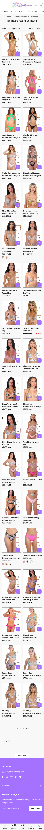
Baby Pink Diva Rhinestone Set (8, 481)
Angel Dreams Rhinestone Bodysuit (32, 60)
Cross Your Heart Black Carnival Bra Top (10, 405)
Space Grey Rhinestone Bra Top (32, 674)
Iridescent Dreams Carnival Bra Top (31, 367)
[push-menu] (3, 5)
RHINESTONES (33, 12)
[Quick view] (18, 49)
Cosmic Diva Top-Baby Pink (31, 329)
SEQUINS (4, 12)
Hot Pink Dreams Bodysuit (30, 98)
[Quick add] (18, 54)
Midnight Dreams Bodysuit (30, 136)
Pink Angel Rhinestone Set (8, 712)
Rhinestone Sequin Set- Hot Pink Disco (10, 636)
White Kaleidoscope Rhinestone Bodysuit (11, 174)
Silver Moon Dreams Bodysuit (11, 98)
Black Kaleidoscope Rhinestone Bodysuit (32, 174)
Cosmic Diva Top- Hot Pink (11, 367)
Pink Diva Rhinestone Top (11, 329)
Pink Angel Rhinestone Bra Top (32, 712)
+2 (10, 564)
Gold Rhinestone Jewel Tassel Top (30, 212)
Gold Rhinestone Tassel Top (9, 291)
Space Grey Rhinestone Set (8, 674)
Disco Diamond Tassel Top (8, 250)
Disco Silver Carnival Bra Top (11, 443)
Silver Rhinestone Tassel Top (31, 250)
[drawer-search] (36, 5)
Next (27, 729)
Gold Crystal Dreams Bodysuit (11, 60)
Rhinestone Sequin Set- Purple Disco (31, 598)
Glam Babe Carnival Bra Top (32, 291)
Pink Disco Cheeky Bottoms (31, 519)
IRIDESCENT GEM (17, 12)
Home (8, 17)
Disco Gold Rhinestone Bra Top (32, 405)
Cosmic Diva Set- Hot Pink (32, 481)
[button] (18, 39)
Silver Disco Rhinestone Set (30, 636)
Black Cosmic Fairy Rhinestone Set (10, 519)
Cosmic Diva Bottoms (32, 555)
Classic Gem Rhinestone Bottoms (11, 556)
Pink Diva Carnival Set (31, 443)
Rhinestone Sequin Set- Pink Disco (10, 598)
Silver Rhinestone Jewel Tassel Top (9, 212)
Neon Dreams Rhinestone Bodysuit (11, 136)
